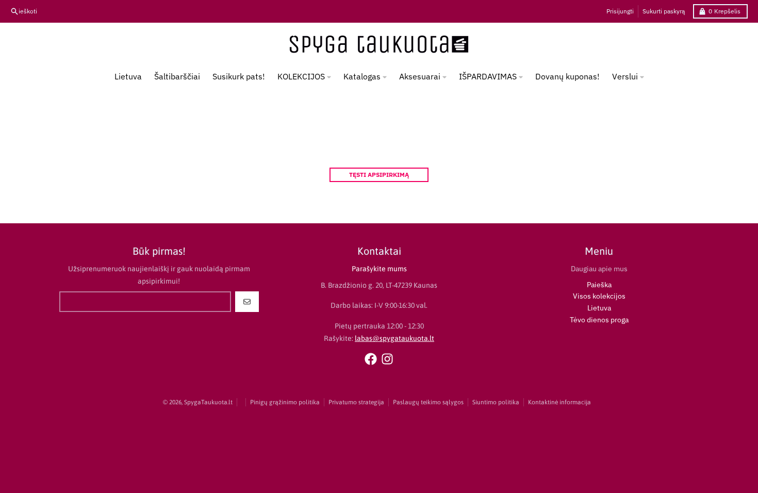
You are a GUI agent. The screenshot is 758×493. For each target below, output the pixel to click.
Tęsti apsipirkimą (379, 174)
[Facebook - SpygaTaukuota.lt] (371, 359)
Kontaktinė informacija (559, 402)
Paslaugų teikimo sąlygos (428, 402)
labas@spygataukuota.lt (394, 338)
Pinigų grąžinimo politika (285, 402)
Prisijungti (620, 11)
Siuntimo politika (495, 402)
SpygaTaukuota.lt (208, 402)
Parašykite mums (379, 269)
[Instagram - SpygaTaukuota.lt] (387, 359)
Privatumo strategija (356, 402)
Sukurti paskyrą (663, 11)
